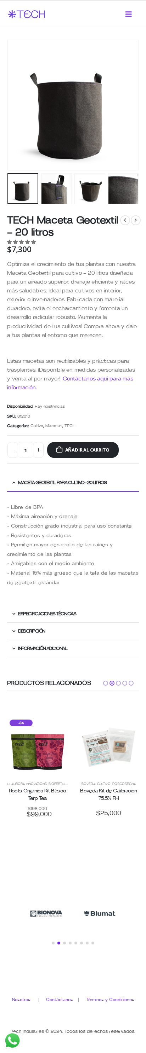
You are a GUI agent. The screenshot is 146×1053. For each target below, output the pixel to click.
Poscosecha (124, 784)
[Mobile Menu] (128, 14)
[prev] (125, 220)
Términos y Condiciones (110, 999)
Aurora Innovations (29, 784)
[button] (16, 105)
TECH (69, 426)
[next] (136, 220)
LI (8, 784)
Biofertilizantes (63, 784)
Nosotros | (29, 999)
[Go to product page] (108, 747)
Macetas (53, 426)
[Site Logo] (26, 14)
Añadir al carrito (87, 450)
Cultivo (36, 426)
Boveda (88, 784)
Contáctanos (62, 999)
